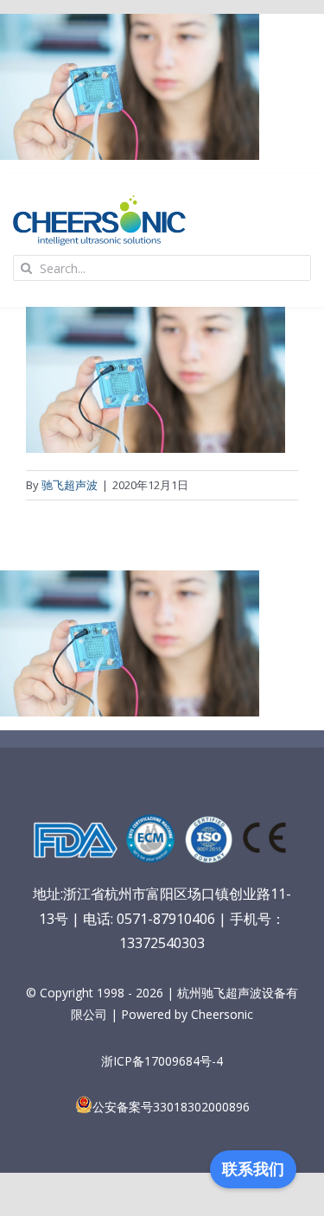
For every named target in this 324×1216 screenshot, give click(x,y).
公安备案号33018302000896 (171, 1106)
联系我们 (253, 1169)
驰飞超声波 (69, 485)
